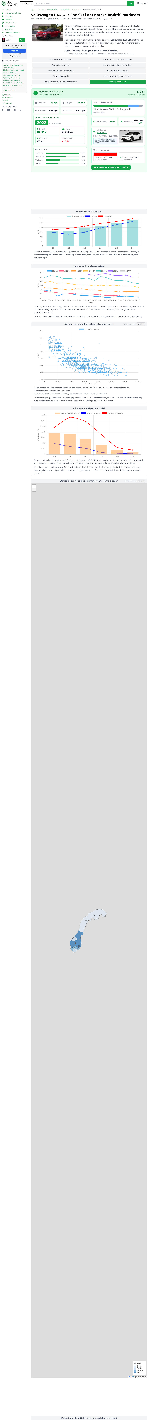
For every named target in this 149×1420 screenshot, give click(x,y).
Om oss (5, 100)
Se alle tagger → (9, 90)
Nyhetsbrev (6, 95)
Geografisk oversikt (60, 65)
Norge (17, 75)
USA (11, 85)
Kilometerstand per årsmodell (118, 76)
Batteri (5, 65)
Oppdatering (15, 78)
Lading (13, 72)
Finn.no (108, 29)
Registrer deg (14, 56)
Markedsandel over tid (117, 71)
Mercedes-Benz (8, 75)
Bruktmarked (18, 65)
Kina (8, 72)
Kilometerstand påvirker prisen (117, 65)
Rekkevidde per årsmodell (60, 71)
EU (17, 70)
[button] (34, 486)
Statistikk (6, 83)
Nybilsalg (6, 78)
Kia (4, 72)
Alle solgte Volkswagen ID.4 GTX (112, 167)
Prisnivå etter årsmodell (61, 59)
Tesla (19, 83)
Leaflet (132, 1377)
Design (12, 67)
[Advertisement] (89, 190)
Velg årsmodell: (130, 324)
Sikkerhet (17, 80)
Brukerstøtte (7, 97)
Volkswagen (18, 85)
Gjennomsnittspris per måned (117, 59)
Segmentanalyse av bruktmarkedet (60, 82)
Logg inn (14, 51)
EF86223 (102, 132)
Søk (130, 3)
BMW (11, 65)
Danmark (6, 67)
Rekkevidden (8, 80)
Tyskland (6, 85)
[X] (20, 110)
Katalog (27, 3)
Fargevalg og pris (61, 76)
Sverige (13, 83)
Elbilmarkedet (9, 70)
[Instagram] (15, 110)
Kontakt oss (7, 103)
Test (22, 83)
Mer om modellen (117, 82)
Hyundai (22, 70)
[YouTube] (8, 110)
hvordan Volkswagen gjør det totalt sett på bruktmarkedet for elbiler (102, 54)
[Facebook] (2, 110)
